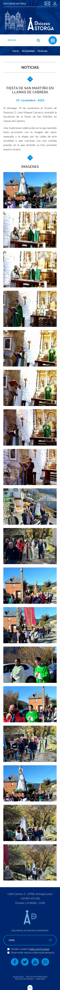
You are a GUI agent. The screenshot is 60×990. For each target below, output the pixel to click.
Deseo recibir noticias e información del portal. (33, 952)
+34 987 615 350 (30, 898)
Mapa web (40, 979)
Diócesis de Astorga (14, 4)
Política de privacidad (36, 977)
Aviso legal (18, 977)
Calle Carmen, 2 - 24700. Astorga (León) (30, 893)
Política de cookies (24, 979)
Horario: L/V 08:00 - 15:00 (30, 902)
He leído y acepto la (20, 949)
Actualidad (28, 50)
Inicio (15, 50)
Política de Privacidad (39, 949)
